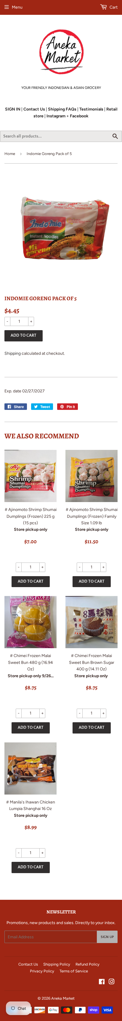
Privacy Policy (42, 971)
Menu (17, 7)
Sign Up (107, 937)
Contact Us (28, 964)
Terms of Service (74, 971)
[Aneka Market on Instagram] (112, 982)
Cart (113, 7)
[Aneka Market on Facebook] (102, 982)
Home (9, 153)
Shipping (12, 353)
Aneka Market (63, 998)
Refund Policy (87, 964)
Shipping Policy (56, 964)
